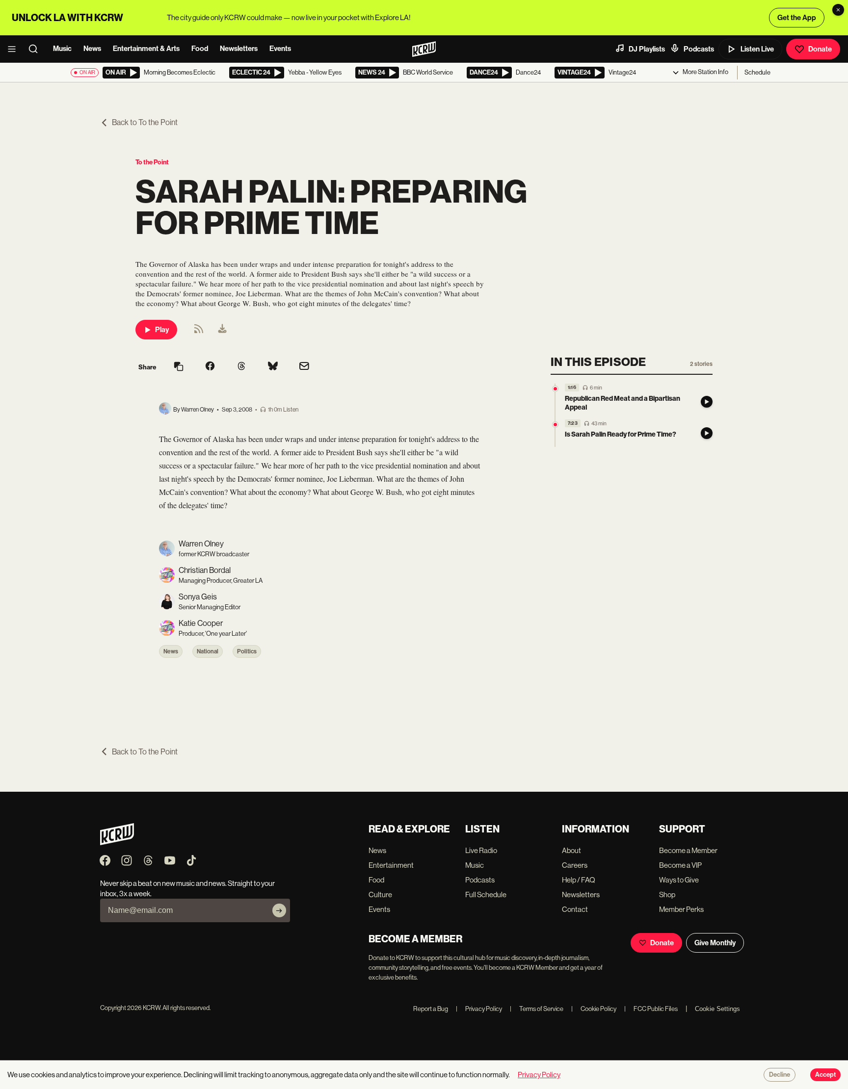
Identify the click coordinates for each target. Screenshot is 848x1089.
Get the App (796, 17)
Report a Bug (430, 1008)
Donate (820, 49)
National (207, 651)
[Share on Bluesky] (273, 367)
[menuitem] (222, 330)
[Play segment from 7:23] (555, 424)
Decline (779, 1075)
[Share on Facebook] (210, 367)
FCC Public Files (651, 1008)
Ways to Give (679, 880)
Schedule (757, 72)
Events (280, 48)
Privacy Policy (479, 1008)
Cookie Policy (593, 1008)
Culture (380, 894)
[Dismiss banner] (838, 10)
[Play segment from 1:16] (555, 388)
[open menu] (15, 49)
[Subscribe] (279, 910)
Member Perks (681, 909)
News (92, 48)
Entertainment (391, 865)
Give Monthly (715, 942)
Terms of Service (536, 1008)
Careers (574, 865)
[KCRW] (117, 842)
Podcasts (699, 49)
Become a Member (688, 850)
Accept (825, 1075)
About (571, 850)
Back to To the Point (145, 122)
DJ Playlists (647, 49)
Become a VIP (680, 865)
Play (162, 329)
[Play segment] (707, 402)
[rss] (199, 332)
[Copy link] (179, 367)
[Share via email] (304, 367)
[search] (36, 49)
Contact (575, 909)
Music (62, 48)
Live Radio (481, 850)
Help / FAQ (578, 880)
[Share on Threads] (241, 367)
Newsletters (239, 48)
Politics (247, 651)
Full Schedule (485, 894)
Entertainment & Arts (146, 48)
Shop (667, 894)
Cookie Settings (717, 1008)
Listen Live (757, 49)
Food (199, 48)
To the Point (152, 162)
